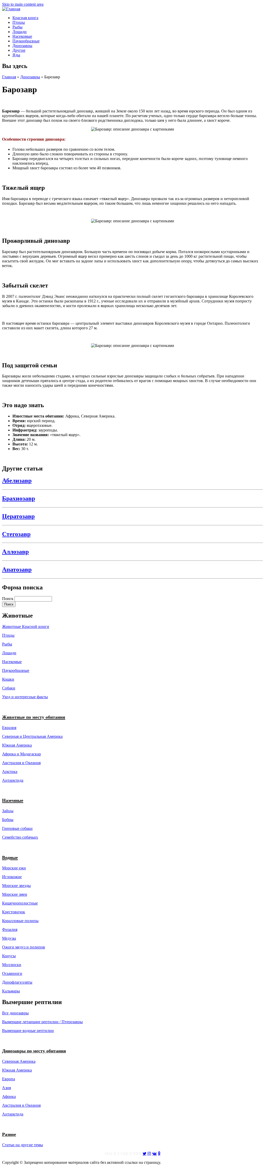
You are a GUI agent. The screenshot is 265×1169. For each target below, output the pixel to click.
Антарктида (12, 1114)
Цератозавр (18, 516)
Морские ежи (14, 868)
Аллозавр (15, 551)
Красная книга (25, 18)
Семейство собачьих (20, 837)
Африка (9, 1096)
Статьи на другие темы (22, 1145)
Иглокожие (12, 877)
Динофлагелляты (17, 982)
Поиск (8, 598)
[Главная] (11, 9)
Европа (8, 1079)
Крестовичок (13, 912)
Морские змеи (14, 894)
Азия (6, 1088)
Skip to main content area (22, 4)
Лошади (19, 31)
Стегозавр (16, 534)
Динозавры (22, 45)
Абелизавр (17, 480)
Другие (18, 50)
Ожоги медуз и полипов (23, 947)
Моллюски (11, 964)
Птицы (18, 22)
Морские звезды (16, 885)
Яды (16, 55)
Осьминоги (12, 973)
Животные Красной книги (25, 626)
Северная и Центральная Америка (32, 736)
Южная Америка (17, 745)
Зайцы (7, 811)
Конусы (9, 956)
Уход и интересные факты (25, 697)
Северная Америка (18, 1061)
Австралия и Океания (21, 763)
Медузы (9, 938)
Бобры (7, 819)
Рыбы (17, 27)
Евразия (9, 727)
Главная (9, 77)
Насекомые (22, 36)
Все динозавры (15, 1013)
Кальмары (11, 991)
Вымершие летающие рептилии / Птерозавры (42, 1022)
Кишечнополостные (20, 903)
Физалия (9, 929)
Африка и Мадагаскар (21, 754)
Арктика (9, 771)
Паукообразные (26, 41)
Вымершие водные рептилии (28, 1030)
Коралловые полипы (20, 920)
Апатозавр (17, 569)
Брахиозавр (18, 498)
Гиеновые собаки (17, 828)
